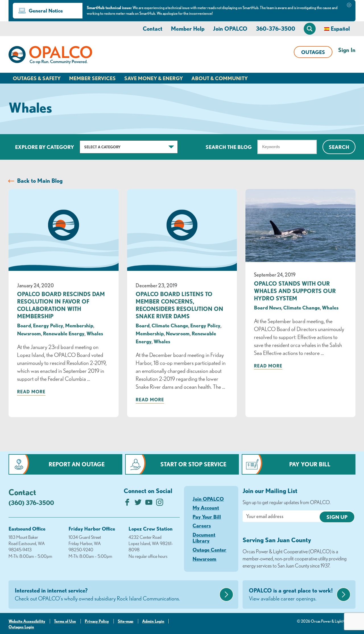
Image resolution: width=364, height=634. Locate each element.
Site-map (125, 621)
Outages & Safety (37, 78)
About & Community (219, 78)
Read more (31, 391)
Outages (313, 52)
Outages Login (21, 627)
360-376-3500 (275, 28)
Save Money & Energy (153, 78)
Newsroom (29, 333)
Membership (79, 325)
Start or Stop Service (193, 464)
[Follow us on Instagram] (159, 503)
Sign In (346, 50)
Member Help (187, 28)
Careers (202, 525)
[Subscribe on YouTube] (148, 503)
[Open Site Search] (310, 29)
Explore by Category (44, 147)
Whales (94, 333)
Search (339, 147)
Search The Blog (229, 147)
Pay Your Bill (309, 464)
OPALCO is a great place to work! (291, 594)
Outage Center (209, 549)
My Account (206, 507)
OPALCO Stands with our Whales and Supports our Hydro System (295, 291)
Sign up (337, 517)
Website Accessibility (27, 621)
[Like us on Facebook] (127, 503)
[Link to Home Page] (50, 56)
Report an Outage (77, 464)
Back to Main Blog (40, 180)
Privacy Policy (97, 621)
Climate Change (170, 325)
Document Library (204, 538)
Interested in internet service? (97, 594)
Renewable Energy (63, 333)
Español (340, 28)
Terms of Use (65, 621)
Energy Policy (48, 325)
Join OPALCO (230, 28)
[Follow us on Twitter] (138, 503)
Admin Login (153, 621)
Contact (152, 28)
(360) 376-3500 (31, 502)
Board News (267, 307)
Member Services (92, 78)
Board (24, 325)
